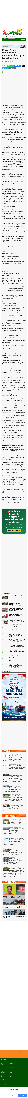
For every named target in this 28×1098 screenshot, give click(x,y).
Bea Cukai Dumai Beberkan (7, 917)
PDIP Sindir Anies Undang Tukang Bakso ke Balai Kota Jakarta (16, 659)
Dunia (2, 1063)
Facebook (18, 65)
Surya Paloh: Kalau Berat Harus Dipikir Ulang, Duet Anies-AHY (17, 639)
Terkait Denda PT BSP (19, 916)
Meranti (11, 1076)
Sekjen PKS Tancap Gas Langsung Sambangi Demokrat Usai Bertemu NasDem (17, 665)
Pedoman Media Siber (16, 1051)
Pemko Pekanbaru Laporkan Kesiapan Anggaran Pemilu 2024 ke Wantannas (17, 609)
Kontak (13, 1053)
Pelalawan (3, 1078)
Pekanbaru (3, 1072)
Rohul (2, 1075)
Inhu (1, 1076)
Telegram (6, 68)
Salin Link (13, 68)
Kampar (11, 1072)
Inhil (11, 1075)
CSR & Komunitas (4, 1064)
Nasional (2, 1061)
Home (3, 43)
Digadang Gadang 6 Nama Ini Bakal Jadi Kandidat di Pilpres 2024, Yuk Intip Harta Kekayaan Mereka (16, 647)
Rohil (11, 1073)
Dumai (11, 1071)
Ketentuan (3, 1053)
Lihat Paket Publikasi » (14, 530)
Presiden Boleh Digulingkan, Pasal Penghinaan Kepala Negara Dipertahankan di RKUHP (16, 634)
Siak (1, 1073)
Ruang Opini (3, 1079)
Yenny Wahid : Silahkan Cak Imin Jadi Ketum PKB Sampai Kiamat (17, 627)
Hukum (11, 1061)
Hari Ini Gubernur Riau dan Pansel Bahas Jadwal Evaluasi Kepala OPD (16, 622)
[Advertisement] (14, 14)
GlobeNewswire (4, 1066)
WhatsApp (11, 65)
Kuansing (12, 1078)
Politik (8, 43)
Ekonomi (12, 1063)
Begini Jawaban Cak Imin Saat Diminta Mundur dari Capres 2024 (16, 653)
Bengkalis (2, 1071)
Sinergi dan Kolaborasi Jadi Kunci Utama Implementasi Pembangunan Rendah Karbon (16, 616)
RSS (2, 1056)
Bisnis (11, 1064)
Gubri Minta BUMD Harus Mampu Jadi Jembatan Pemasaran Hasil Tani (15, 603)
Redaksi (2, 1051)
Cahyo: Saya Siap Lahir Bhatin (16, 595)
